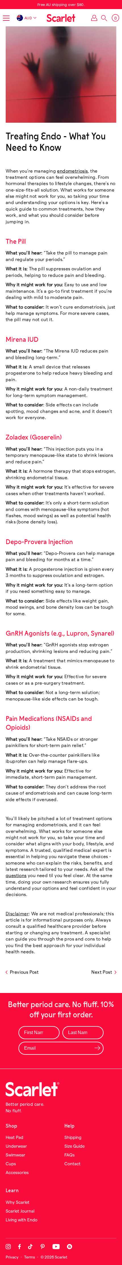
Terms (29, 1257)
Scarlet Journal (20, 1210)
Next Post (101, 972)
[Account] (94, 17)
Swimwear (15, 1154)
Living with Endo (21, 1219)
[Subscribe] (97, 1048)
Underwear (16, 1146)
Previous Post (24, 972)
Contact (72, 1163)
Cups (11, 1163)
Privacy (12, 1257)
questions (16, 875)
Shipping (72, 1137)
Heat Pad (14, 1137)
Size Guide (74, 1146)
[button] (104, 18)
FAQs (69, 1154)
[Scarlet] (61, 18)
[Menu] (6, 18)
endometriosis (72, 170)
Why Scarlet (18, 1202)
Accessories (17, 1172)
